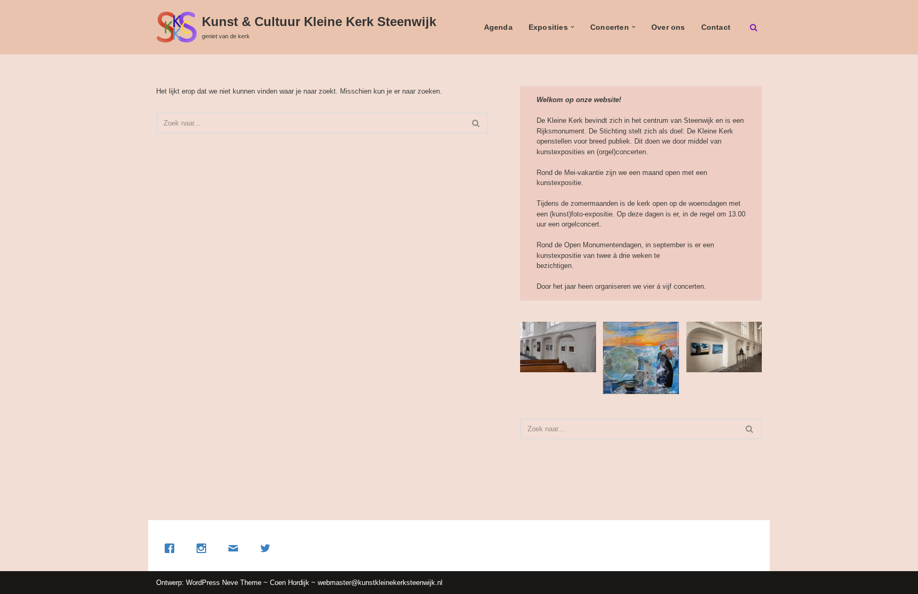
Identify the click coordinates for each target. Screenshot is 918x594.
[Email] (236, 548)
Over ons (668, 27)
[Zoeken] (754, 27)
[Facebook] (172, 548)
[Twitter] (268, 548)
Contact (715, 27)
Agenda (498, 27)
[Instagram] (204, 548)
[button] (572, 27)
